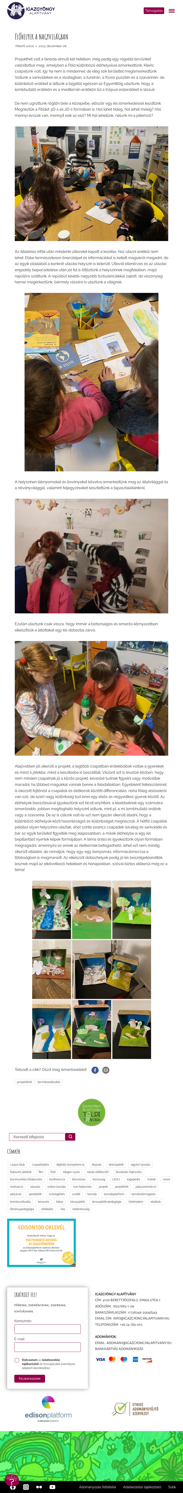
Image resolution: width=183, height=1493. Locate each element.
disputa (97, 1164)
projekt (103, 1186)
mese (166, 1179)
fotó (53, 1172)
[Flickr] (39, 1487)
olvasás (35, 1186)
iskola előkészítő (98, 1172)
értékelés (47, 1209)
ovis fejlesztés (82, 1186)
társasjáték (77, 1201)
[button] (12, 1480)
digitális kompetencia (70, 1164)
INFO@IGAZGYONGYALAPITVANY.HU (141, 1318)
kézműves (79, 1179)
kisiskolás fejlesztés (129, 1172)
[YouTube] (52, 1487)
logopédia (133, 1179)
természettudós (49, 1082)
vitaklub (155, 1201)
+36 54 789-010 (131, 1324)
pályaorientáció (146, 1186)
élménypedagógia (22, 1209)
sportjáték (35, 1194)
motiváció (16, 1186)
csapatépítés (40, 1164)
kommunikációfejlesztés (26, 1179)
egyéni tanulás (140, 1164)
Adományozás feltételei (97, 1487)
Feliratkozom (30, 1378)
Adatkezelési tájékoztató (142, 1487)
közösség (99, 1179)
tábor (59, 1201)
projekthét (24, 1082)
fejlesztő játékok (20, 1172)
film (41, 1172)
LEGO (116, 1179)
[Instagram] (26, 1487)
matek (151, 1179)
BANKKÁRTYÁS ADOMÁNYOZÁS (119, 1349)
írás (63, 1209)
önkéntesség (80, 1209)
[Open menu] (172, 11)
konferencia (57, 1179)
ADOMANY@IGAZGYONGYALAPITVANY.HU (139, 1343)
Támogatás (154, 11)
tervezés (43, 1201)
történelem (136, 1201)
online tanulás (56, 1186)
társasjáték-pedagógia (107, 1201)
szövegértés (57, 1194)
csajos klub (17, 1164)
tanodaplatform (114, 1194)
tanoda (92, 1194)
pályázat (15, 1194)
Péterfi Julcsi (24, 46)
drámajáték (116, 1164)
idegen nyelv (71, 1172)
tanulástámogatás (144, 1194)
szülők (76, 1194)
